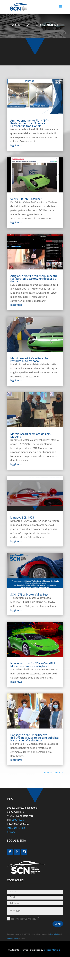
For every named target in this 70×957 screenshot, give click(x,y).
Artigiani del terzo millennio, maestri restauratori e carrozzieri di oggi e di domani (33, 278)
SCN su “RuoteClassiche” (26, 199)
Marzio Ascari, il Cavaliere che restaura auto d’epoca (29, 359)
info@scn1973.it (16, 827)
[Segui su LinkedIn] (17, 852)
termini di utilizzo (12, 938)
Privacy (11, 832)
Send (58, 923)
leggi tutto (16, 145)
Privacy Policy (54, 934)
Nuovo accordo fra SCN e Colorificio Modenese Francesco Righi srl (33, 665)
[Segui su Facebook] (10, 852)
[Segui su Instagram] (24, 852)
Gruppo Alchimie (52, 949)
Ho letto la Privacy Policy (24, 918)
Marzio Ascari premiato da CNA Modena (30, 435)
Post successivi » (53, 772)
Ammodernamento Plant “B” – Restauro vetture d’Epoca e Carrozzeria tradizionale (29, 123)
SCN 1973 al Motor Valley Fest (29, 594)
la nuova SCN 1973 (22, 517)
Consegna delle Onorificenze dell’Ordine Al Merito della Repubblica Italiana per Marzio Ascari (34, 737)
